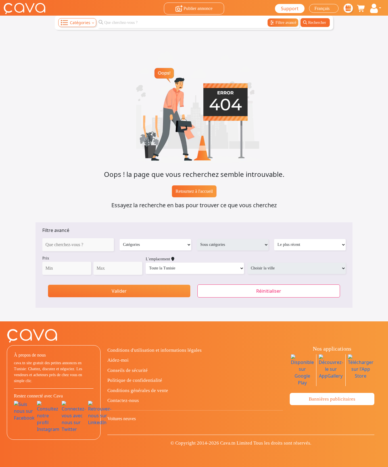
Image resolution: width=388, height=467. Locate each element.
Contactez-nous (123, 400)
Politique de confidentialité (134, 380)
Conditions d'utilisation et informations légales (154, 350)
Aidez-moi (118, 360)
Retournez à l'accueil (194, 191)
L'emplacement (158, 259)
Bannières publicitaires (332, 399)
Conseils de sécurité (127, 370)
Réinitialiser (268, 291)
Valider (119, 291)
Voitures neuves (121, 418)
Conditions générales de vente (137, 390)
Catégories (80, 22)
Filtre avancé (55, 230)
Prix (45, 258)
